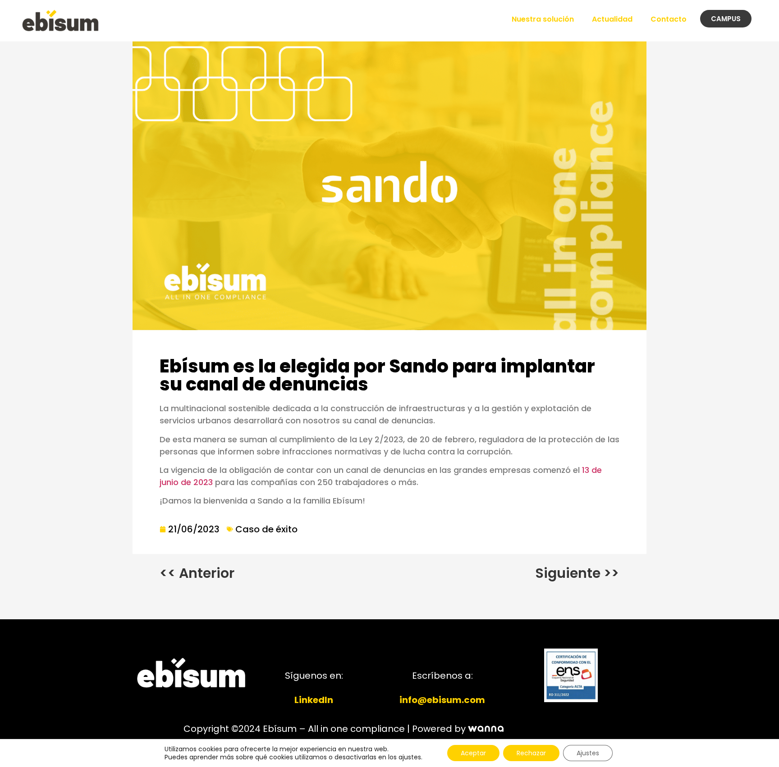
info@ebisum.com (442, 700)
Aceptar (473, 753)
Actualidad (612, 19)
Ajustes (588, 753)
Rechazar (531, 753)
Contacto (669, 19)
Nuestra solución (543, 19)
